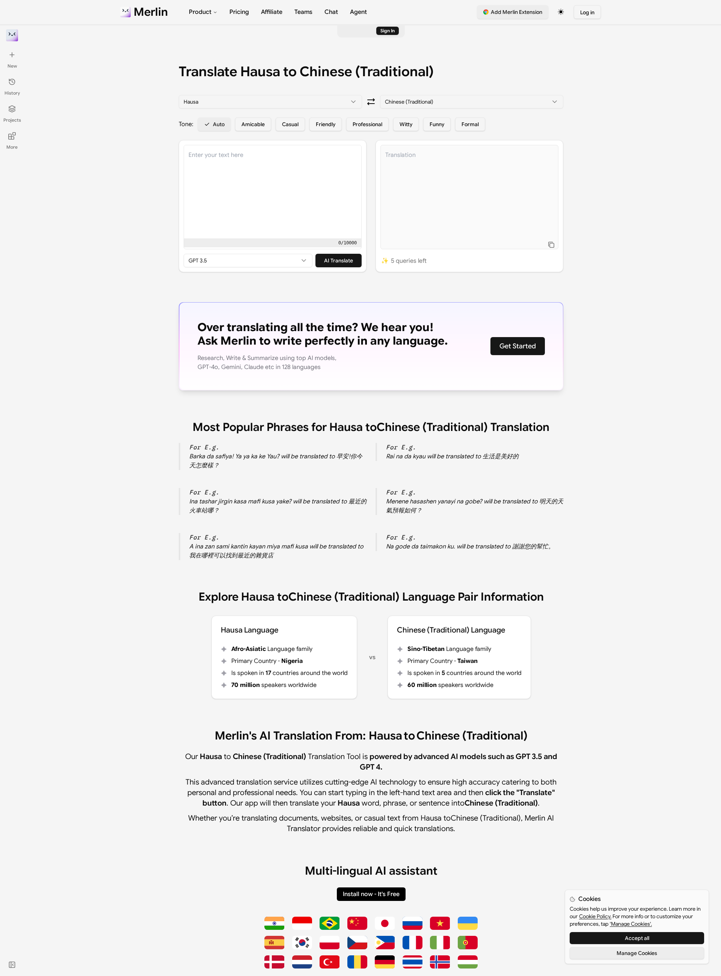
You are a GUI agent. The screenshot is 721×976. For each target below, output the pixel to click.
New (12, 66)
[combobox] (270, 101)
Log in (587, 12)
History (12, 93)
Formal (470, 124)
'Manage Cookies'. (631, 923)
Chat (331, 12)
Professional (367, 124)
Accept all (637, 938)
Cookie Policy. (595, 916)
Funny (437, 124)
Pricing (239, 12)
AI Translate (338, 260)
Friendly (325, 124)
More (12, 147)
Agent (358, 12)
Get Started (517, 346)
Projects (12, 120)
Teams (303, 12)
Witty (406, 124)
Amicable (253, 124)
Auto (219, 124)
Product (200, 12)
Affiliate (271, 12)
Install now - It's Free (371, 894)
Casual (290, 124)
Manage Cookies (637, 953)
